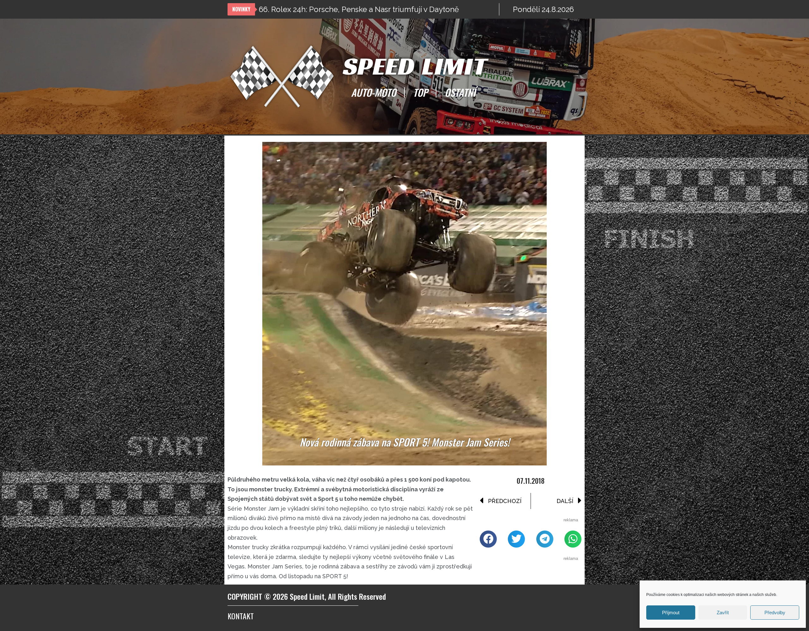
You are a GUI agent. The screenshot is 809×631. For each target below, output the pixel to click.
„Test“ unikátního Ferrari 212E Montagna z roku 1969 (349, 9)
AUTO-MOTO (373, 92)
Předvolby (774, 612)
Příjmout (670, 612)
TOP (420, 92)
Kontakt (241, 616)
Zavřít (723, 612)
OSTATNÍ (460, 92)
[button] (488, 539)
